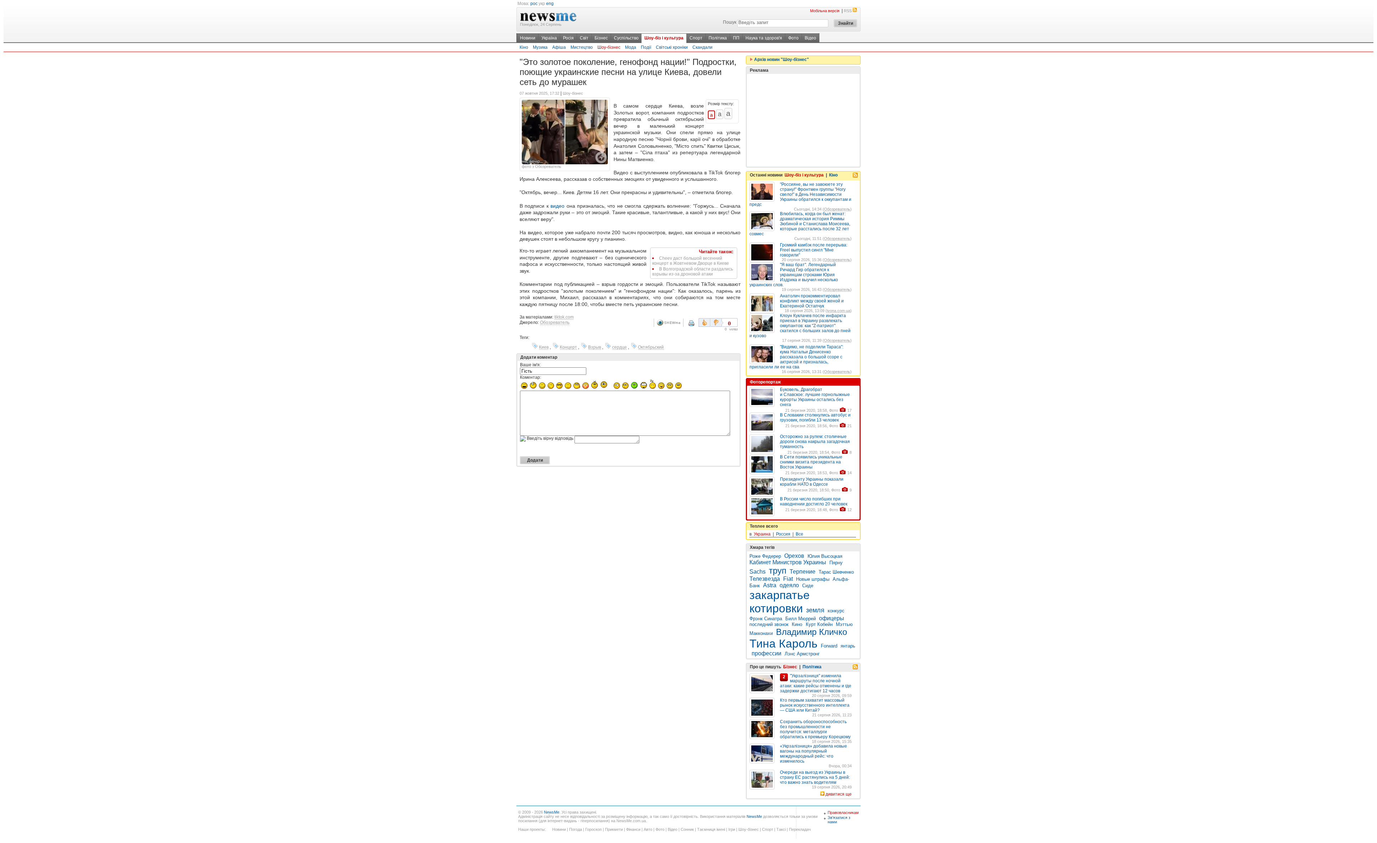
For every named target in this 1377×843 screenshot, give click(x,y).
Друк (696, 325)
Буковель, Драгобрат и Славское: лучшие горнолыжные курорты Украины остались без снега (815, 397)
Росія (568, 38)
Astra (769, 585)
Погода (575, 829)
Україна (549, 38)
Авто (648, 829)
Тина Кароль (783, 643)
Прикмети (614, 829)
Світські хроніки (672, 47)
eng (550, 3)
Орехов (794, 556)
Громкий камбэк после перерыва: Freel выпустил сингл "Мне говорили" (813, 250)
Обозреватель (554, 322)
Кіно (524, 47)
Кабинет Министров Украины (787, 562)
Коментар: (530, 377)
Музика (540, 47)
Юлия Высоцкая (825, 556)
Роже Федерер (765, 556)
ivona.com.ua (838, 311)
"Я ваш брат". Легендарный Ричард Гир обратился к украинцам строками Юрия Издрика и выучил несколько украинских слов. (793, 274)
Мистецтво (582, 47)
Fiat (788, 579)
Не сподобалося (716, 322)
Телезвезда (764, 579)
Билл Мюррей (800, 618)
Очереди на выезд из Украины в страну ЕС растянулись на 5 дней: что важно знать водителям (815, 777)
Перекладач (800, 829)
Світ (584, 38)
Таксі (781, 829)
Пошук (729, 22)
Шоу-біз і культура (663, 38)
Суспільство (626, 38)
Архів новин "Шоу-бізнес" (781, 59)
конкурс (836, 610)
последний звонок (769, 624)
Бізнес (601, 38)
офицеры (831, 618)
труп (777, 570)
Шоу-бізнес (608, 47)
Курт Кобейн (819, 624)
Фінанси (633, 829)
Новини (527, 38)
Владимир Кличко (811, 632)
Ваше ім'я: (530, 364)
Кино (798, 624)
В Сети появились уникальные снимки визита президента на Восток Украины (811, 462)
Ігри (731, 829)
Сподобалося (704, 322)
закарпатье (779, 595)
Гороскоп (593, 829)
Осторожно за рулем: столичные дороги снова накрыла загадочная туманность (815, 441)
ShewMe (670, 322)
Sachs (757, 572)
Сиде (807, 585)
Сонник (687, 829)
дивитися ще (838, 794)
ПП (736, 38)
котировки (776, 608)
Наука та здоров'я (764, 38)
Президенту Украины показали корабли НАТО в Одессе (811, 482)
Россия (783, 534)
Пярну (836, 562)
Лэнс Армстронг (802, 653)
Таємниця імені (711, 829)
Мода (630, 47)
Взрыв (594, 347)
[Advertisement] (803, 120)
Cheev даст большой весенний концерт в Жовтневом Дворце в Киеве (690, 261)
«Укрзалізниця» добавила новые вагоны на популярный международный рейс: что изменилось (813, 754)
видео (557, 206)
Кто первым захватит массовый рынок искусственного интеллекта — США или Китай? (815, 705)
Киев (544, 347)
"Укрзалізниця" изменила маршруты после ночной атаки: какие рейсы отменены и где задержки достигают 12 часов (815, 683)
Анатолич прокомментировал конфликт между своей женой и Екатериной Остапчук (812, 301)
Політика (718, 38)
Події (646, 47)
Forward (829, 646)
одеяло (789, 585)
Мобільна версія (824, 11)
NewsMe (551, 812)
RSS (848, 11)
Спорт (696, 38)
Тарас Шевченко (836, 572)
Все (799, 534)
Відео (810, 38)
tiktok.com (564, 317)
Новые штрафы (812, 579)
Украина (762, 534)
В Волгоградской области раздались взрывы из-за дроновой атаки (692, 272)
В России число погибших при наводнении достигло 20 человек (813, 501)
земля (815, 610)
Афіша (559, 47)
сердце (619, 347)
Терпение (802, 572)
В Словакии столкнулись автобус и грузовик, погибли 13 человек (815, 418)
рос (534, 3)
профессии (766, 653)
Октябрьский (651, 347)
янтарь (848, 646)
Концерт (568, 347)
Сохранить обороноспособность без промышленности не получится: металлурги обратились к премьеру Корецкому (815, 729)
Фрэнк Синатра (765, 618)
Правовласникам (843, 812)
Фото (793, 38)
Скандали (702, 47)
